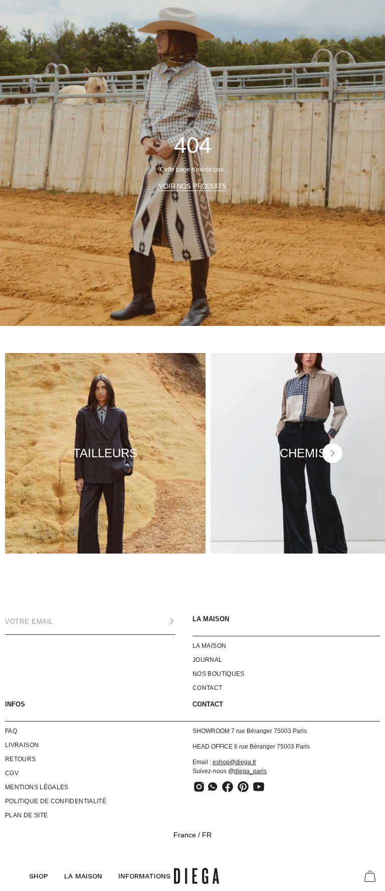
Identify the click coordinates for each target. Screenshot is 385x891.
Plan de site (26, 815)
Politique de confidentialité (55, 801)
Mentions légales (37, 787)
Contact (207, 687)
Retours (20, 759)
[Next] (332, 453)
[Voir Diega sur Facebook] (227, 786)
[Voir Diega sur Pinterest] (243, 786)
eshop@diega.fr (234, 762)
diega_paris (250, 771)
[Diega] (196, 876)
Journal (207, 659)
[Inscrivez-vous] (161, 621)
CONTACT (207, 704)
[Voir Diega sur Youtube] (258, 786)
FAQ (11, 731)
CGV (12, 773)
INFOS (15, 704)
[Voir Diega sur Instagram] (199, 786)
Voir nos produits (193, 186)
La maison (210, 619)
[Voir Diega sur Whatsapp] (213, 786)
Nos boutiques (218, 673)
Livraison (22, 745)
